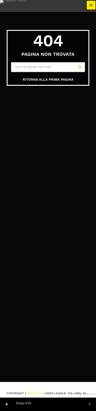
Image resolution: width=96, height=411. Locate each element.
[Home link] (13, 5)
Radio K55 (35, 393)
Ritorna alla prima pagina (48, 80)
